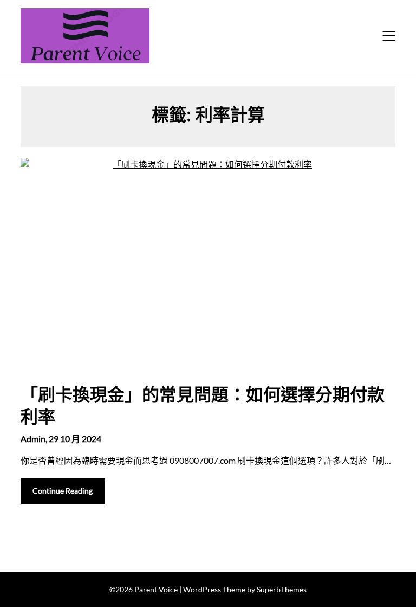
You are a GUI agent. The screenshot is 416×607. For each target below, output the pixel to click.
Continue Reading (62, 490)
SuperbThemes (282, 589)
